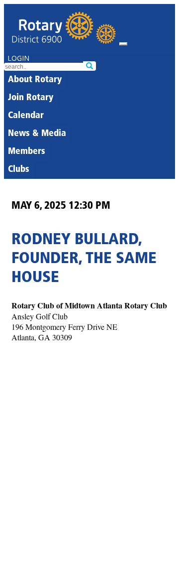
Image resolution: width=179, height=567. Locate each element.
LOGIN (18, 58)
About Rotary (35, 80)
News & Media (37, 134)
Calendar (26, 116)
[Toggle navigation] (123, 43)
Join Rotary (30, 98)
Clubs (18, 169)
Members (26, 151)
